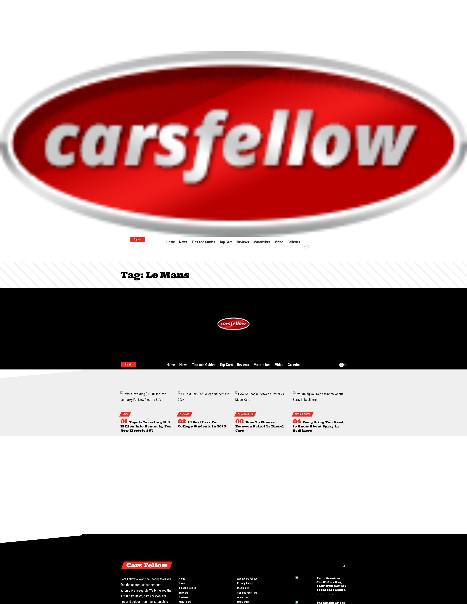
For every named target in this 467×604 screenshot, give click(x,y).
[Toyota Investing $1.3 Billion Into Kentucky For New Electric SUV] (147, 403)
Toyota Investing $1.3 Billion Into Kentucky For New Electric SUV (145, 426)
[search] (320, 238)
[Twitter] (325, 565)
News (125, 414)
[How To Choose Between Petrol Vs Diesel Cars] (262, 403)
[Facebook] (318, 565)
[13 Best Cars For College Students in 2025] (205, 403)
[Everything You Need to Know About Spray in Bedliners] (320, 403)
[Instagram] (338, 565)
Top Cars (184, 414)
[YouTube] (331, 565)
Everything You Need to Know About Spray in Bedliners (318, 426)
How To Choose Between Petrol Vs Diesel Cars (259, 426)
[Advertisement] (109, 25)
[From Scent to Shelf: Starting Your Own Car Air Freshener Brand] (305, 583)
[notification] (320, 242)
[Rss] (344, 565)
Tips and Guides (245, 414)
